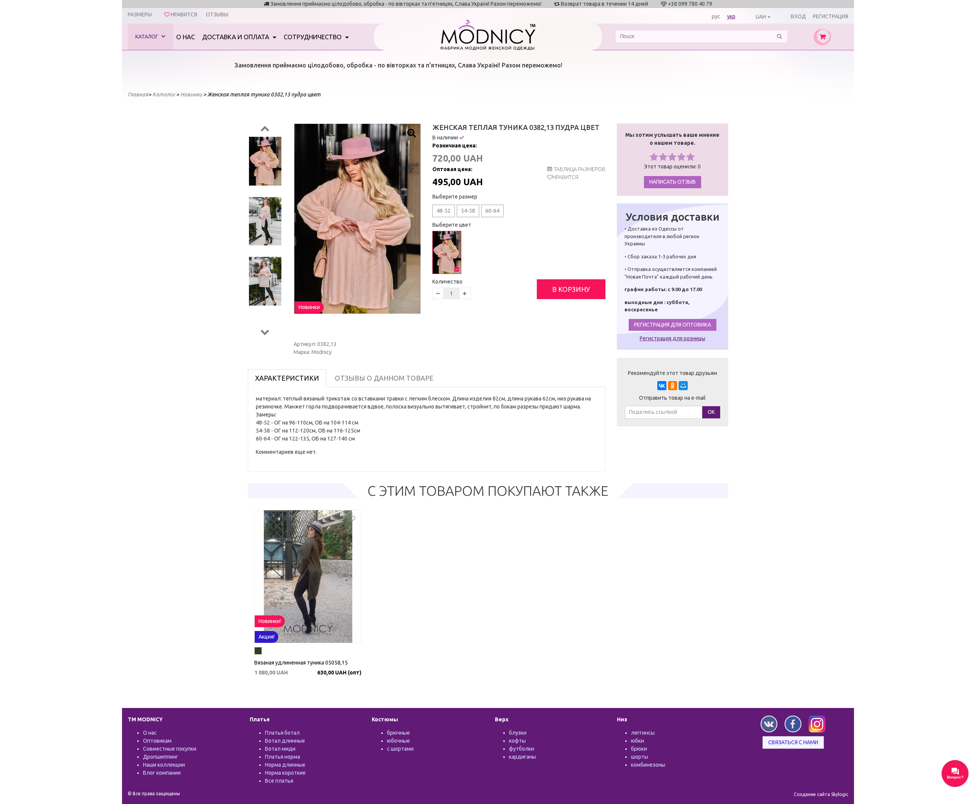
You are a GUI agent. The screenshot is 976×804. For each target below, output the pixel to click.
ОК (711, 412)
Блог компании (162, 773)
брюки (639, 749)
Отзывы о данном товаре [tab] (384, 378)
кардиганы (522, 757)
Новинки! (269, 621)
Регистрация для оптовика (672, 325)
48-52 (444, 211)
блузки (518, 733)
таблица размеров (579, 169)
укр (731, 16)
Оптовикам (157, 741)
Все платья (279, 781)
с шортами (400, 749)
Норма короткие (285, 773)
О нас (185, 36)
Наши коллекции (164, 765)
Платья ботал (282, 733)
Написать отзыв (672, 182)
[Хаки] (258, 652)
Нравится (565, 177)
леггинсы (643, 733)
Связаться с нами (793, 742)
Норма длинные (285, 765)
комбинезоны (648, 765)
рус (716, 16)
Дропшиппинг (160, 757)
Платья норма (282, 757)
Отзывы (217, 14)
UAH (761, 17)
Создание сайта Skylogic (821, 794)
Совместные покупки (169, 749)
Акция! (266, 637)
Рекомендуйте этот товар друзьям (672, 373)
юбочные (398, 741)
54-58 (468, 211)
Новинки (309, 307)
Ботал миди (280, 749)
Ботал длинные (285, 741)
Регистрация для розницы (672, 338)
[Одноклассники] (672, 385)
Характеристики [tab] (287, 378)
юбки (637, 741)
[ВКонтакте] (661, 385)
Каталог (147, 37)
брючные (398, 733)
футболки (521, 749)
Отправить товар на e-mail (672, 398)
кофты (517, 741)
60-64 (492, 211)
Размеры (140, 14)
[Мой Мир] (683, 385)
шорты (639, 757)
